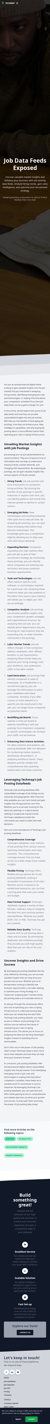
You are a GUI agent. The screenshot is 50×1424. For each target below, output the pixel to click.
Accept (31, 1419)
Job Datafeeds (10, 1381)
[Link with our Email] (18, 1372)
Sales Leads (8, 1407)
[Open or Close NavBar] (17, 3)
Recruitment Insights (16, 1147)
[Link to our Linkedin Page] (12, 1372)
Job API (7, 1388)
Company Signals (11, 1403)
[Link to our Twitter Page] (6, 1372)
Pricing (7, 1391)
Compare (8, 1395)
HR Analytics (25, 1139)
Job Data (10, 1139)
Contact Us (25, 1332)
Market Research (14, 1155)
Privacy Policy (25, 1413)
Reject (18, 1419)
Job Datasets (9, 1385)
